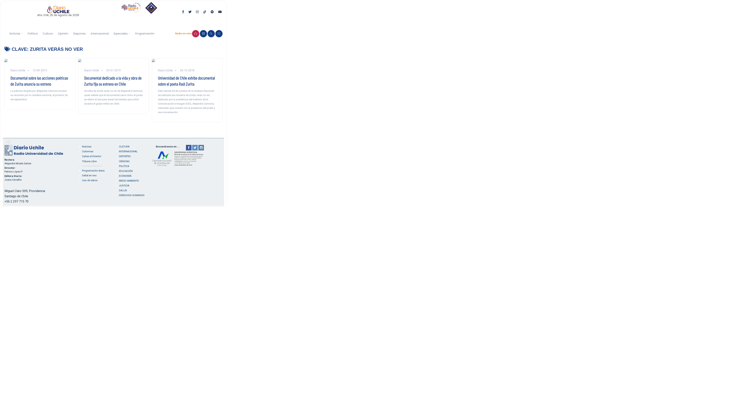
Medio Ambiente (129, 180)
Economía (125, 175)
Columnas (87, 151)
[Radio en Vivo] (195, 33)
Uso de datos (89, 180)
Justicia (124, 185)
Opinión (63, 33)
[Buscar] (211, 33)
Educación (126, 171)
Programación (144, 33)
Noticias (15, 33)
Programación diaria (93, 170)
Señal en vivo (89, 175)
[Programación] (203, 33)
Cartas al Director (91, 156)
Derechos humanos (132, 195)
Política (33, 33)
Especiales (121, 33)
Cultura (48, 33)
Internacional (100, 33)
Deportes (79, 33)
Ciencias (124, 161)
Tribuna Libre (89, 161)
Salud (123, 190)
